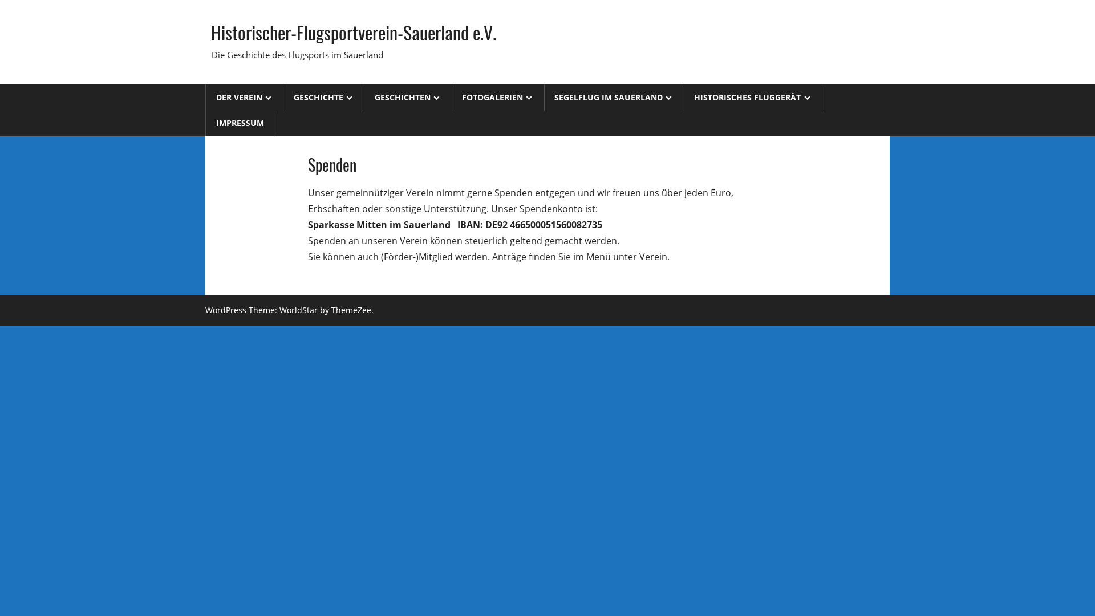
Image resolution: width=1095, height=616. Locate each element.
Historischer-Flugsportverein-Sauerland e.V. (353, 32)
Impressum (240, 122)
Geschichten (403, 97)
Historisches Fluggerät (747, 97)
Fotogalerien (492, 97)
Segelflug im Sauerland (608, 97)
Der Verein (239, 97)
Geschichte (318, 97)
